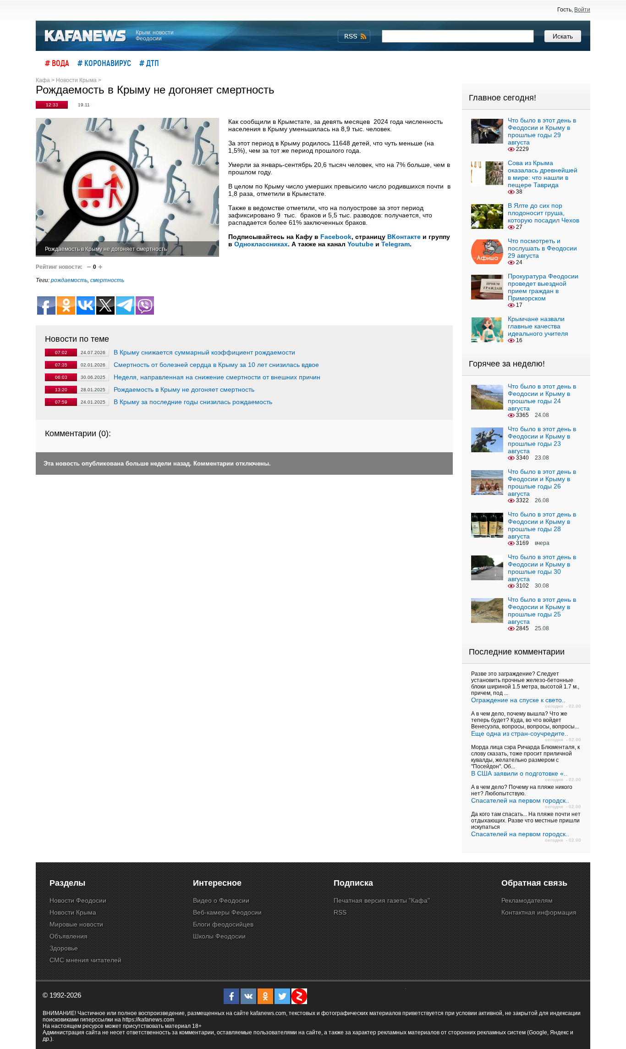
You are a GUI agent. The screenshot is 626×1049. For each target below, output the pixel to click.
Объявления (68, 936)
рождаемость (69, 280)
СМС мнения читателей (85, 960)
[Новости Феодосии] (85, 36)
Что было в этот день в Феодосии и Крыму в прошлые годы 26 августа (542, 482)
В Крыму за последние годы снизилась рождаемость (193, 401)
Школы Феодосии (219, 936)
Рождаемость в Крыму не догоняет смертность (184, 389)
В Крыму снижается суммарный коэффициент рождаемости (204, 352)
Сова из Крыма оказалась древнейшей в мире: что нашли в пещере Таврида (542, 174)
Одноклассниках (261, 244)
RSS (340, 912)
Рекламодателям (527, 900)
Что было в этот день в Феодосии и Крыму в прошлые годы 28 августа (542, 525)
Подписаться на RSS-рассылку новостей (354, 36)
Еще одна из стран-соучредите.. (519, 733)
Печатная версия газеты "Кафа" (382, 900)
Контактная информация (539, 912)
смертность (107, 280)
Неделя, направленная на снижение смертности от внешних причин (217, 377)
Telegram (395, 244)
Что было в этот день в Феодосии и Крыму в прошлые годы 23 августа (542, 440)
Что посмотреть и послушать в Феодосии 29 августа (542, 248)
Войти (582, 9)
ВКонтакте (404, 236)
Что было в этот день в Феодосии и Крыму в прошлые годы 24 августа (542, 397)
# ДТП (149, 63)
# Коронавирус (104, 63)
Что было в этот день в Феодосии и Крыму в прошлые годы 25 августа (542, 610)
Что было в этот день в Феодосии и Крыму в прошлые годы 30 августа (542, 568)
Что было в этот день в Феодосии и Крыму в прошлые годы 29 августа (542, 131)
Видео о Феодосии (221, 900)
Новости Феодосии (77, 900)
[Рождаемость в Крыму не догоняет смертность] (127, 187)
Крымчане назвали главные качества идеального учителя (538, 326)
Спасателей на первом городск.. (520, 800)
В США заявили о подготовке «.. (519, 773)
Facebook (335, 236)
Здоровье (63, 948)
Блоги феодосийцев (223, 924)
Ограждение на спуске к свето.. (518, 700)
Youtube (360, 244)
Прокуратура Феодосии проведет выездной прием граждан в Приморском (543, 287)
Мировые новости (76, 924)
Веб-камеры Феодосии (227, 912)
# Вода (57, 63)
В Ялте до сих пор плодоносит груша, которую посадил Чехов (543, 213)
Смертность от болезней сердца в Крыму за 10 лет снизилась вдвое (216, 364)
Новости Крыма (72, 912)
